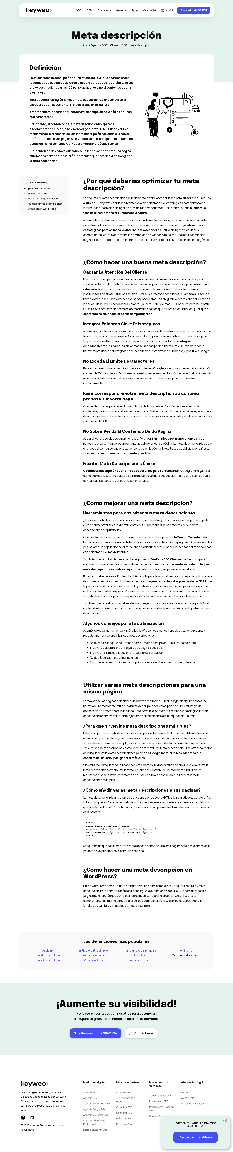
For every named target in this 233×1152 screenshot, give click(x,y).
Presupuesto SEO (158, 1101)
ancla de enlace (93, 955)
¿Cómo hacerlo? (37, 193)
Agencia (121, 10)
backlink (47, 950)
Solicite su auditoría (160, 1095)
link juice (139, 955)
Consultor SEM (124, 1112)
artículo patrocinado (93, 950)
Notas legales (187, 1098)
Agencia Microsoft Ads (95, 1114)
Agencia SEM (90, 1098)
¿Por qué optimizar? (40, 188)
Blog (135, 10)
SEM (89, 10)
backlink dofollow (47, 955)
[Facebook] (23, 1117)
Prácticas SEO (124, 1118)
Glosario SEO (118, 45)
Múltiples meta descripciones (45, 204)
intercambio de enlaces (139, 950)
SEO (78, 10)
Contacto (149, 10)
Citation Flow (93, 960)
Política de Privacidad (192, 1103)
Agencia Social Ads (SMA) (97, 1103)
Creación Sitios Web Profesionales (94, 1122)
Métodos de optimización (43, 198)
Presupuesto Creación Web (161, 1108)
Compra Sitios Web (159, 1116)
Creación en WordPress (42, 209)
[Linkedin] (32, 1117)
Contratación (123, 1092)
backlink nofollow (48, 960)
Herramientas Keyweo (95, 1129)
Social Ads (104, 10)
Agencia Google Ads (94, 1109)
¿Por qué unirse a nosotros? (125, 1099)
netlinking (185, 950)
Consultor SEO (124, 1107)
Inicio (84, 45)
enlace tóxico (139, 960)
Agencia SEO (99, 45)
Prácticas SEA (124, 1124)
